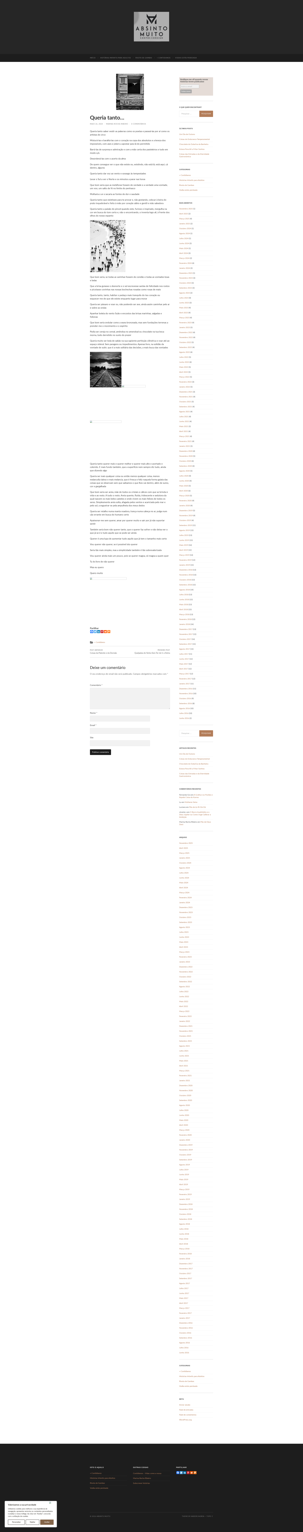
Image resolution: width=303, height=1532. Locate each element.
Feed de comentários (187, 1415)
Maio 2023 (183, 308)
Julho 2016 (183, 713)
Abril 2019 (183, 550)
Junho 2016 (184, 718)
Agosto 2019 (184, 530)
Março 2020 (184, 496)
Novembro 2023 (186, 278)
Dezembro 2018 (185, 570)
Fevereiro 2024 (185, 263)
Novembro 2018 (186, 575)
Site (92, 738)
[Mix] (108, 631)
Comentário (96, 685)
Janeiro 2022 (184, 387)
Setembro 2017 (185, 644)
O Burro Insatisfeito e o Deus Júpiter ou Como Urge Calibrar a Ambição (195, 814)
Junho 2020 (184, 481)
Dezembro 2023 (185, 273)
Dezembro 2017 (185, 629)
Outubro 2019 (185, 520)
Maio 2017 (183, 664)
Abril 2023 (183, 313)
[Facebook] (91, 631)
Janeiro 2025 (184, 224)
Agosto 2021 (184, 412)
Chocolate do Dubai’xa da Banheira (193, 144)
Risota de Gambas (144, 58)
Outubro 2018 (185, 580)
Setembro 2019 (185, 525)
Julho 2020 (183, 476)
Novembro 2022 (186, 337)
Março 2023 (184, 318)
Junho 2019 (184, 540)
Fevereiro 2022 (185, 382)
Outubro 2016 (185, 698)
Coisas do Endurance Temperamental (194, 139)
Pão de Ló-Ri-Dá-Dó (197, 807)
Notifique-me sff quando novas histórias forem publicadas (194, 80)
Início (93, 58)
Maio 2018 (183, 605)
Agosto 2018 (184, 590)
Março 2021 (184, 436)
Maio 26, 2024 (96, 124)
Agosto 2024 (184, 233)
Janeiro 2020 (184, 506)
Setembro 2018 (185, 585)
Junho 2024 (184, 243)
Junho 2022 (184, 362)
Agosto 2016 (184, 708)
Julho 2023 (183, 298)
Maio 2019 (183, 545)
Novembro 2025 (186, 209)
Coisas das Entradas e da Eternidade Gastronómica (194, 155)
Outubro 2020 (185, 461)
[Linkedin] (98, 631)
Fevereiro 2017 (185, 679)
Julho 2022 (183, 357)
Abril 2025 (183, 214)
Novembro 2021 (186, 397)
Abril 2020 (183, 491)
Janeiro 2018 (184, 624)
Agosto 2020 (184, 471)
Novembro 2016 (186, 694)
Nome (93, 713)
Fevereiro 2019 (185, 560)
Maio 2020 (183, 486)
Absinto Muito (103, 1516)
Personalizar (16, 1522)
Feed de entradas (186, 1410)
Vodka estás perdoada (186, 58)
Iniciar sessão (184, 1405)
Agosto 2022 (184, 352)
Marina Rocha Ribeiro (117, 124)
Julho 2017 (183, 654)
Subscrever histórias (141, 1483)
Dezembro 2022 (185, 332)
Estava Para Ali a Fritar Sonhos (192, 149)
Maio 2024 (183, 248)
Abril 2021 (183, 431)
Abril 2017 (183, 669)
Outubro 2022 (185, 342)
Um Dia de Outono (187, 134)
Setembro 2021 (185, 407)
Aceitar (47, 1522)
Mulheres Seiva (191, 802)
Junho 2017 (184, 659)
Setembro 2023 (185, 288)
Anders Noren (197, 1516)
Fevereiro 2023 (185, 323)
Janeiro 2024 (184, 268)
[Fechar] (52, 1502)
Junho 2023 (184, 303)
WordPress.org (185, 1420)
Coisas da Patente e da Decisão (103, 651)
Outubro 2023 (185, 283)
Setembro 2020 (185, 466)
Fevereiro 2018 (185, 619)
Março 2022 (184, 377)
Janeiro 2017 (184, 684)
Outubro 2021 (185, 402)
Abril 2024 (183, 253)
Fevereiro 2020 (185, 501)
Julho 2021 (183, 417)
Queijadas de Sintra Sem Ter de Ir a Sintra (152, 651)
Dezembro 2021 (185, 392)
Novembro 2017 (186, 634)
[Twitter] (95, 631)
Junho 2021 (184, 421)
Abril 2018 (183, 609)
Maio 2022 (183, 367)
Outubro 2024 (185, 228)
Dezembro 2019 (185, 511)
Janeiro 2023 (184, 327)
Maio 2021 (183, 426)
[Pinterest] (101, 631)
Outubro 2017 (185, 639)
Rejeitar (32, 1522)
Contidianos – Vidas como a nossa (147, 1473)
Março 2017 (184, 674)
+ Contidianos (163, 58)
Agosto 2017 (184, 649)
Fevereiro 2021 (185, 441)
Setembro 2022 (185, 347)
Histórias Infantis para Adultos (115, 58)
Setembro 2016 (185, 703)
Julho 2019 (183, 535)
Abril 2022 (183, 372)
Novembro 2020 (186, 456)
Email (93, 725)
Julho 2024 (183, 238)
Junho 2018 (184, 600)
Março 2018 (184, 614)
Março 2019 (184, 555)
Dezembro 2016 (185, 689)
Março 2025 (184, 219)
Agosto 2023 (184, 293)
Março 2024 (184, 258)
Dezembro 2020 (185, 451)
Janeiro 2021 (184, 446)
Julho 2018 (183, 595)
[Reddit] (105, 631)
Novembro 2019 (186, 516)
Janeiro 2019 (184, 565)
